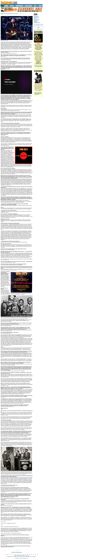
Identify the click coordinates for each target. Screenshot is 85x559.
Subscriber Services (16, 556)
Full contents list (38, 92)
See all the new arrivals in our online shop (38, 66)
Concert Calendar (36, 19)
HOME (15, 555)
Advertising (27, 556)
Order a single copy (38, 93)
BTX (25, 555)
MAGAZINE (22, 555)
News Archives (36, 16)
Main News (35, 15)
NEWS (18, 555)
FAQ (31, 556)
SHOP (28, 555)
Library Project (36, 20)
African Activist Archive (25, 318)
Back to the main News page (17, 552)
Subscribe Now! (9, 556)
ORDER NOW (38, 49)
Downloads (35, 21)
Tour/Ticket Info (36, 17)
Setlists (35, 18)
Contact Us (34, 556)
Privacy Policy (22, 556)
